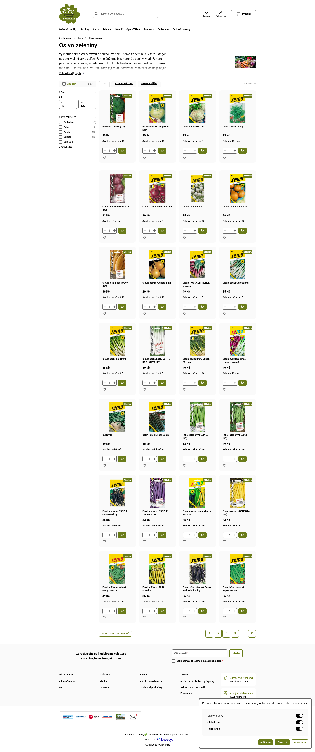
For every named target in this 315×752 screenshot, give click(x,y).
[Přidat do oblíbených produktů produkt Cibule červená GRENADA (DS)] (104, 237)
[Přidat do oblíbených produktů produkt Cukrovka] (104, 465)
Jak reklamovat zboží (192, 687)
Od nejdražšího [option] (149, 83)
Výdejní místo (67, 681)
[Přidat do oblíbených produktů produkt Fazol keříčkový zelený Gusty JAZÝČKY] (104, 618)
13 (252, 633)
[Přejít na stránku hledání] (96, 13)
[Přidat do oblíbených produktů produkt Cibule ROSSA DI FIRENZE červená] (185, 313)
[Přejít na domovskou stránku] (69, 14)
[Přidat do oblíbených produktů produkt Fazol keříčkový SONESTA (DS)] (225, 542)
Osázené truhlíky (68, 29)
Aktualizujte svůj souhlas (157, 744)
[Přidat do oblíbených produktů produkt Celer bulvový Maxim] (185, 157)
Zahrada (107, 29)
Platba (103, 681)
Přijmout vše (282, 742)
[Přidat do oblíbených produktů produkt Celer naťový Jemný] (225, 157)
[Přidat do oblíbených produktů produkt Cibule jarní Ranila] (185, 237)
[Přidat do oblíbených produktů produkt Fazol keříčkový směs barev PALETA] (185, 542)
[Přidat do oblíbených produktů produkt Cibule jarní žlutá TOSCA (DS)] (104, 313)
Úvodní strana (65, 38)
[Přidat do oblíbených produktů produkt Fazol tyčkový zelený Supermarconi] (225, 618)
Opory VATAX (133, 29)
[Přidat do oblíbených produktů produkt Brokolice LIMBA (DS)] (104, 157)
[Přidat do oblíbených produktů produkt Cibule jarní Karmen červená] (144, 237)
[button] (221, 13)
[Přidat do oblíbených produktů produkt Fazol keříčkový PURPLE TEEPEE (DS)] (144, 542)
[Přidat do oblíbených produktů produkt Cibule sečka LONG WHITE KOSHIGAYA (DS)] (144, 389)
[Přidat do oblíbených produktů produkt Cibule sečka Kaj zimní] (104, 389)
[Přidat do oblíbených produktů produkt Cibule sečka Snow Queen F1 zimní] (185, 389)
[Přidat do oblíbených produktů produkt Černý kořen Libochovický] (144, 465)
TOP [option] (104, 84)
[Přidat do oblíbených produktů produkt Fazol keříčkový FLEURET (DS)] (225, 465)
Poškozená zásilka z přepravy (197, 681)
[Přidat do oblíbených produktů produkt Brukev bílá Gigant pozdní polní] (144, 157)
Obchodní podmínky (151, 687)
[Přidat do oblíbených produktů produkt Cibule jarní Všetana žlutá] (225, 237)
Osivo (96, 29)
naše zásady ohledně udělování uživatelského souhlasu (276, 703)
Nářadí (119, 29)
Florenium (186, 693)
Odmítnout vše (300, 742)
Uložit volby (265, 742)
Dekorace (149, 29)
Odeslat (236, 653)
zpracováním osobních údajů (206, 661)
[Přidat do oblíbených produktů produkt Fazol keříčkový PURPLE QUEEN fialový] (104, 542)
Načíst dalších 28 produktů (115, 633)
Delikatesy (163, 29)
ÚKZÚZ (63, 687)
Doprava (104, 687)
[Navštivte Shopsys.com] (164, 740)
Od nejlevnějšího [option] (124, 83)
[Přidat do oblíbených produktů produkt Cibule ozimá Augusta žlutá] (144, 313)
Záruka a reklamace (151, 681)
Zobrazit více (65, 146)
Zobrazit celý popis (70, 73)
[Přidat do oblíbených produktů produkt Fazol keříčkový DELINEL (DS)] (185, 465)
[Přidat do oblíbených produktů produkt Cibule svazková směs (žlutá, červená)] (225, 389)
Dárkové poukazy (181, 29)
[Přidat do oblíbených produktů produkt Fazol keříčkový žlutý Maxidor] (144, 618)
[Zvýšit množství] (114, 150)
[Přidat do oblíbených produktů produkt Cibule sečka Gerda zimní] (225, 313)
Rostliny (85, 29)
